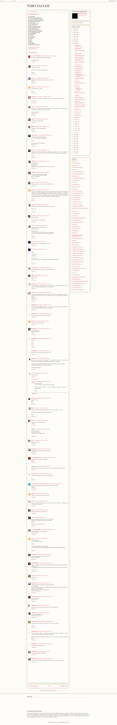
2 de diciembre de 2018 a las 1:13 (42, 215)
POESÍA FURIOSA (76, 264)
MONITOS (74, 244)
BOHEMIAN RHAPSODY (80, 55)
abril (76, 124)
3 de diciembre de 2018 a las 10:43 (42, 466)
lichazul (33, 150)
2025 (75, 30)
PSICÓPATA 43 (78, 72)
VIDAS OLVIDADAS (76, 287)
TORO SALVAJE (38, 6)
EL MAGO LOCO (75, 201)
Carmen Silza (34, 292)
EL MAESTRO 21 (78, 70)
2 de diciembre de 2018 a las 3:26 (39, 241)
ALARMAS (77, 95)
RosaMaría (33, 651)
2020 (75, 40)
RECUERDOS (75, 274)
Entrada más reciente (33, 686)
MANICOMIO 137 (78, 109)
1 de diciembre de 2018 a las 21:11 (45, 135)
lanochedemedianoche (36, 457)
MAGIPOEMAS (75, 226)
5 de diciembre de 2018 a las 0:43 (43, 605)
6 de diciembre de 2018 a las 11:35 (47, 621)
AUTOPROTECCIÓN (76, 167)
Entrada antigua (64, 686)
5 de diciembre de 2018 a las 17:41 (42, 612)
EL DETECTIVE (75, 197)
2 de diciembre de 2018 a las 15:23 (44, 398)
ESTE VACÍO (77, 90)
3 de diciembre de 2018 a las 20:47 (55, 483)
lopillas (33, 78)
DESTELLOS (75, 186)
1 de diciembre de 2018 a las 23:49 (42, 204)
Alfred (32, 420)
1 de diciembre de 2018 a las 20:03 (41, 119)
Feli (32, 373)
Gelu (32, 225)
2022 (75, 36)
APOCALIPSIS (75, 163)
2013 (75, 140)
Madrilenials (34, 398)
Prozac (32, 65)
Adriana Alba (34, 448)
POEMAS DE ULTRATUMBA (78, 251)
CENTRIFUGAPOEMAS (77, 174)
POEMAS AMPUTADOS (77, 249)
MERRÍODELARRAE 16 (80, 103)
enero (76, 130)
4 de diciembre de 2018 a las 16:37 (47, 596)
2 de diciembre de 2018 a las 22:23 (41, 440)
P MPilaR (33, 161)
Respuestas (35, 379)
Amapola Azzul (34, 135)
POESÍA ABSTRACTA (76, 259)
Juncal (32, 119)
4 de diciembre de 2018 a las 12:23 (41, 575)
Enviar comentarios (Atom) (51, 690)
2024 (75, 32)
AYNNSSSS (77, 101)
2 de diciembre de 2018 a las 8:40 (41, 275)
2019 (75, 41)
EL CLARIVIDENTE (76, 195)
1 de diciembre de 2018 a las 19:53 (41, 106)
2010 (75, 145)
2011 (75, 143)
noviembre (77, 112)
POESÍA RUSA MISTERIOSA (78, 268)
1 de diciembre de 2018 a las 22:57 (41, 189)
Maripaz (33, 172)
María (32, 408)
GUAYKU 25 (77, 86)
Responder (33, 61)
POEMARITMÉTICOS (76, 247)
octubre (76, 113)
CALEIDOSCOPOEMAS (77, 171)
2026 (75, 28)
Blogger (67, 722)
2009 (75, 147)
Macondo (33, 126)
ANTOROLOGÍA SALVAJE (77, 22)
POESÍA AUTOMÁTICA (77, 262)
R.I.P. (73, 272)
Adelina (33, 204)
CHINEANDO (75, 176)
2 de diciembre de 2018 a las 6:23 (45, 267)
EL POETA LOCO (76, 204)
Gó (32, 517)
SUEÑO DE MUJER (79, 97)
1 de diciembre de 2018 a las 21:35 (42, 150)
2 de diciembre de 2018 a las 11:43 (44, 292)
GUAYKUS (74, 211)
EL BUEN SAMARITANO (77, 193)
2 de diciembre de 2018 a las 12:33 (42, 321)
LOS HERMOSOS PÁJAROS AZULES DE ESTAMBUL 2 (80, 75)
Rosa (32, 106)
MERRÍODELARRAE (76, 238)
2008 (75, 149)
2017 (75, 132)
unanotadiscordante (35, 596)
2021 (75, 38)
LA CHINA (74, 215)
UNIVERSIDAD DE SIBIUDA (78, 283)
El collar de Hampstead (36, 55)
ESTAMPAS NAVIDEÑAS (77, 206)
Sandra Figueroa (34, 267)
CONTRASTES (75, 180)
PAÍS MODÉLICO (78, 53)
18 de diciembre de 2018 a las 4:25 (43, 651)
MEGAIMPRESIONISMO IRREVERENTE (77, 236)
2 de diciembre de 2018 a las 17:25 (41, 408)
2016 (75, 134)
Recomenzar (34, 283)
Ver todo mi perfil (82, 15)
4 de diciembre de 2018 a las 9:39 (40, 538)
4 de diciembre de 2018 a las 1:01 (40, 509)
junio (76, 121)
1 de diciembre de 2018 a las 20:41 (42, 126)
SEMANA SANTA (75, 279)
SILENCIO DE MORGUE (80, 99)
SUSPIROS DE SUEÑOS (80, 104)
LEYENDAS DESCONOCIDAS (78, 218)
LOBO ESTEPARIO (76, 220)
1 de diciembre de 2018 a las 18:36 (43, 96)
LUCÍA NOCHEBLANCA (77, 222)
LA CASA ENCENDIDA (36, 529)
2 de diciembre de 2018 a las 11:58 (44, 313)
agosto (76, 117)
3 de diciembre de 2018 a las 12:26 (45, 473)
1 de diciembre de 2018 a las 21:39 (42, 161)
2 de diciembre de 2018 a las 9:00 (43, 283)
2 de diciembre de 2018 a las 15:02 (43, 358)
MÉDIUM (74, 233)
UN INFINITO (77, 81)
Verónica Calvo (34, 473)
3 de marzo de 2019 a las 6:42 (48, 658)
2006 (75, 153)
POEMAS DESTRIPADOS (77, 253)
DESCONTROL (75, 184)
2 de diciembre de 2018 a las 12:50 (44, 328)
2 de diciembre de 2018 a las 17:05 (43, 381)
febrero (76, 128)
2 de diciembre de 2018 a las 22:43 (44, 448)
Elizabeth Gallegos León (36, 658)
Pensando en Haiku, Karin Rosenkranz (39, 483)
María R (33, 321)
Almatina (33, 612)
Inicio (49, 686)
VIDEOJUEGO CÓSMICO (77, 289)
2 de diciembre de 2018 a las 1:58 (40, 225)
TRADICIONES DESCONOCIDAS (79, 281)
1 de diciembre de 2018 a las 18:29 (42, 86)
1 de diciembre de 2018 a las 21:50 (42, 172)
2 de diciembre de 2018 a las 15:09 (40, 373)
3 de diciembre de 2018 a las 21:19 (42, 493)
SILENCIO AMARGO (79, 57)
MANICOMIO (33, 48)
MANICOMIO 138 (78, 66)
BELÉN (73, 169)
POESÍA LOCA (75, 266)
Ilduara (32, 189)
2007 (75, 151)
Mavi (32, 440)
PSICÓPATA (74, 270)
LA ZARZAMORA (34, 563)
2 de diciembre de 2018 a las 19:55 (42, 429)
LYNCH (73, 224)
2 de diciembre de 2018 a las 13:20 (44, 338)
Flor (32, 501)
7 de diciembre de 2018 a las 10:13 (44, 631)
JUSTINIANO (75, 213)
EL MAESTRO (75, 199)
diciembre (77, 45)
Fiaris (32, 509)
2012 (75, 141)
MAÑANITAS (75, 230)
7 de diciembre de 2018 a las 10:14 (44, 643)
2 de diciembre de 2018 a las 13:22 (44, 350)
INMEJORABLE (78, 48)
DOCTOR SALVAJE (76, 191)
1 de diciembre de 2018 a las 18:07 (42, 78)
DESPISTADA (34, 304)
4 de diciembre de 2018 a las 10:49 (46, 563)
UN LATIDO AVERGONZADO (79, 88)
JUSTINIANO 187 (78, 65)
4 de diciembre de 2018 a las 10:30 (44, 554)
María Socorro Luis (35, 621)
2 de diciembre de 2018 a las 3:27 (39, 249)
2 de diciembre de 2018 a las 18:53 (41, 420)
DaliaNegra (33, 605)
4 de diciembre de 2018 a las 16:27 (44, 583)
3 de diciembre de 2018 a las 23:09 (41, 501)
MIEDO (73, 240)
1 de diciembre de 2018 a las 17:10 (41, 65)
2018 (75, 43)
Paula (32, 538)
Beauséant (33, 358)
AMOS (73, 161)
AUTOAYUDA (75, 165)
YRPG (32, 275)
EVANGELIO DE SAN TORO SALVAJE (80, 208)
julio (76, 119)
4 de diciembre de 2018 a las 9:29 (47, 529)
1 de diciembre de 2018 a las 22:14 (41, 182)
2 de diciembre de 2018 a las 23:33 (48, 457)
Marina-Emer (34, 328)
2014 (75, 138)
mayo (76, 123)
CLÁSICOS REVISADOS (77, 178)
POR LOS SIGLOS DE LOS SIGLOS (79, 59)
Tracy (32, 182)
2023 (75, 34)
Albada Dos (33, 96)
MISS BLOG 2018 (78, 46)
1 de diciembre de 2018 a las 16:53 (48, 55)
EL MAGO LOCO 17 (79, 68)
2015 (75, 136)
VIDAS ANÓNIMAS (76, 285)
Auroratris (33, 215)
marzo (76, 126)
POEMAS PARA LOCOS (77, 257)
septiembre (77, 115)
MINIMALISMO (75, 242)
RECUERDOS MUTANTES (78, 277)
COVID (73, 182)
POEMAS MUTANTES (77, 255)
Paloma (33, 86)
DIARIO (73, 188)
